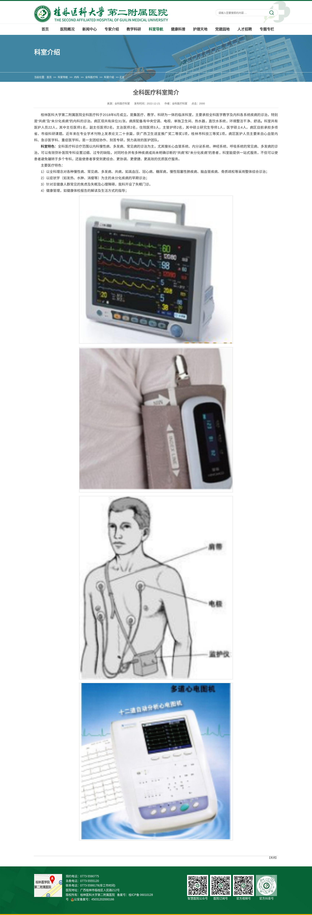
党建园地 (222, 29)
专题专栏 (267, 29)
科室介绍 (109, 77)
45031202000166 (102, 899)
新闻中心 (89, 29)
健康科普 (178, 29)
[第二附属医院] (101, 13)
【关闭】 (273, 857)
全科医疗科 (91, 77)
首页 (45, 29)
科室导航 (156, 29)
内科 (76, 77)
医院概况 (67, 29)
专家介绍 (112, 29)
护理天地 (200, 29)
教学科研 (134, 29)
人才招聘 (244, 29)
